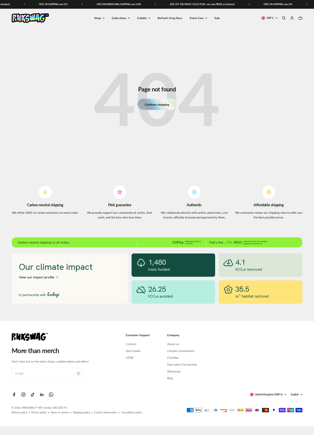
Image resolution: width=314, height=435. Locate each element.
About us (173, 344)
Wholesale (174, 371)
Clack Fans (197, 18)
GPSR (129, 357)
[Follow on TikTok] (32, 394)
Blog (170, 378)
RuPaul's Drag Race (170, 18)
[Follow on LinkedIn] (41, 394)
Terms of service (60, 412)
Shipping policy (81, 412)
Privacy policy (39, 412)
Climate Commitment (180, 351)
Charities (173, 357)
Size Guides (133, 351)
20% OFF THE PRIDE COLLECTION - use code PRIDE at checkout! (197, 4)
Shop (97, 18)
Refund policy (19, 412)
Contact (131, 344)
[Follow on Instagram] (23, 394)
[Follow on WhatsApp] (51, 394)
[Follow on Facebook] (14, 394)
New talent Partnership (182, 364)
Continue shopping (157, 104)
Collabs (142, 18)
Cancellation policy (131, 412)
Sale (217, 18)
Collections (119, 18)
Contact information (105, 412)
